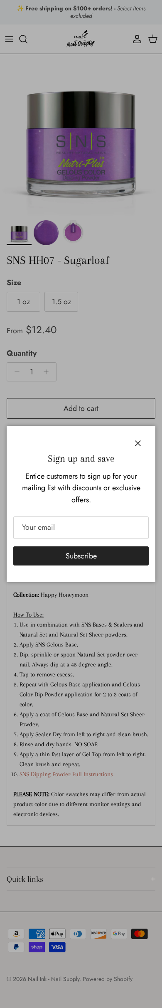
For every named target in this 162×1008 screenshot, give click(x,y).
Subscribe (81, 556)
